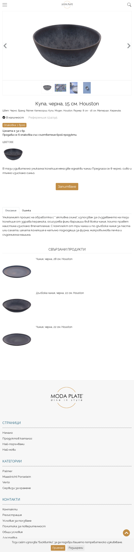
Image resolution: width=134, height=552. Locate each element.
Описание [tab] (11, 210)
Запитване (67, 187)
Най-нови (9, 449)
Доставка (9, 537)
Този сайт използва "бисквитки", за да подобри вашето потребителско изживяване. (67, 542)
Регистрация (12, 515)
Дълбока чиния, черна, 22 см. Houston (60, 293)
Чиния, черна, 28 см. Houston (54, 259)
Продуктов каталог (17, 438)
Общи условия (12, 532)
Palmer (7, 471)
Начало (7, 432)
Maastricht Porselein (16, 476)
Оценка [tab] (26, 210)
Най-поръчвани (13, 444)
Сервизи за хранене (16, 488)
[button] (129, 4)
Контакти (9, 509)
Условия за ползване (17, 520)
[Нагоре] (126, 532)
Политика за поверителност (24, 526)
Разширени (76, 547)
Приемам (58, 547)
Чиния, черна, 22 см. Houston (54, 327)
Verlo (6, 482)
